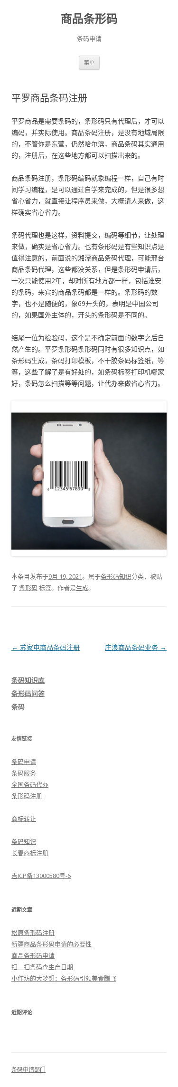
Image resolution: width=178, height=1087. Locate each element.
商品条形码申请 (33, 955)
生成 (82, 587)
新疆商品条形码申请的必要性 (51, 944)
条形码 (28, 587)
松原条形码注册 (33, 932)
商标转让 (23, 818)
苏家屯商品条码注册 (45, 647)
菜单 (89, 62)
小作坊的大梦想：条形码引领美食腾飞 (63, 978)
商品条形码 (89, 18)
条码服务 (23, 773)
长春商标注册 (29, 853)
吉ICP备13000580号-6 (41, 875)
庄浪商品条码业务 (136, 647)
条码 (18, 706)
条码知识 (23, 841)
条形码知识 (116, 576)
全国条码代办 (29, 784)
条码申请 (23, 761)
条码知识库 (28, 680)
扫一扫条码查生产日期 (42, 967)
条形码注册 (26, 795)
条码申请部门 (28, 1070)
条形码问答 (28, 693)
